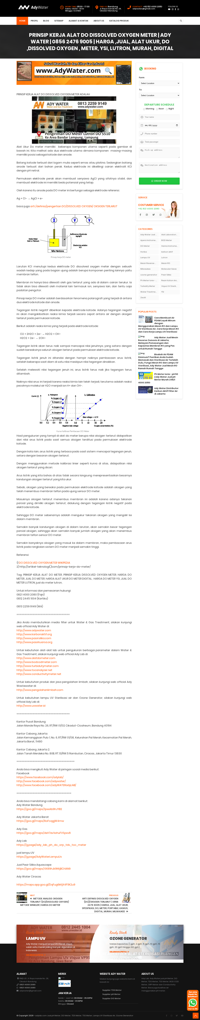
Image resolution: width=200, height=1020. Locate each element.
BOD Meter (166, 240)
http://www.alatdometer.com (36, 658)
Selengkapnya (34, 955)
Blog (46, 20)
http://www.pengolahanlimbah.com (40, 690)
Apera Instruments (149, 240)
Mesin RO (165, 263)
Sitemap (58, 20)
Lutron (164, 257)
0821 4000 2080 (27, 984)
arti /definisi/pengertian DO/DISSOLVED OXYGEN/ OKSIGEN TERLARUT (73, 206)
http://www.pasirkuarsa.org (34, 642)
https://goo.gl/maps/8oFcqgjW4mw (40, 821)
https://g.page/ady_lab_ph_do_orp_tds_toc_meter (51, 845)
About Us (99, 20)
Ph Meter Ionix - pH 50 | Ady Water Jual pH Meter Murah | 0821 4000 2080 (158, 378)
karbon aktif (167, 251)
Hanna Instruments (170, 246)
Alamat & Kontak (78, 20)
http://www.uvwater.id (31, 706)
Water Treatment (149, 291)
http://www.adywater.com (34, 630)
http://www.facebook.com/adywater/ (41, 781)
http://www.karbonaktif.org (34, 634)
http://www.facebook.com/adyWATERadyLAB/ (46, 785)
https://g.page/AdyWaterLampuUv (39, 856)
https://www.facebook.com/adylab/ (40, 777)
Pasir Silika (166, 274)
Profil (34, 20)
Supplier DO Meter (111, 998)
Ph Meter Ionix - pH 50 (149, 280)
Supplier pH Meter (111, 994)
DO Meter (145, 246)
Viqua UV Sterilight (170, 286)
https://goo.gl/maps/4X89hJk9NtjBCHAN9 (44, 868)
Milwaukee (145, 269)
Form (141, 77)
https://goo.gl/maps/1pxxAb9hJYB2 (39, 809)
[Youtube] (182, 1015)
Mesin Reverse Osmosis (149, 263)
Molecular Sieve (169, 269)
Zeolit (143, 297)
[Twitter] (177, 1015)
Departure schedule (159, 104)
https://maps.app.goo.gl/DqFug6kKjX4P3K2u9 (46, 884)
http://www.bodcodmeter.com (37, 662)
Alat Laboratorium (170, 234)
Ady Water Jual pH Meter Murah (149, 234)
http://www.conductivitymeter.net (39, 674)
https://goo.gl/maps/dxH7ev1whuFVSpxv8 (44, 833)
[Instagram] (171, 1015)
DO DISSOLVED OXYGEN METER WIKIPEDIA (44, 563)
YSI (162, 291)
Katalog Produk (119, 20)
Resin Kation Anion (170, 280)
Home (22, 20)
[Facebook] (166, 1015)
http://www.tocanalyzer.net (34, 670)
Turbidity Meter (147, 286)
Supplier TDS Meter (112, 990)
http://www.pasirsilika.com (34, 638)
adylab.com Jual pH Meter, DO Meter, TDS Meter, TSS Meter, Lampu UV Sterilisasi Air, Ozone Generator (84, 1015)
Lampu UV (145, 257)
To (140, 89)
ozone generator (148, 274)
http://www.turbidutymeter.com (38, 666)
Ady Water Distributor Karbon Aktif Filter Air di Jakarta (166, 391)
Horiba (143, 251)
